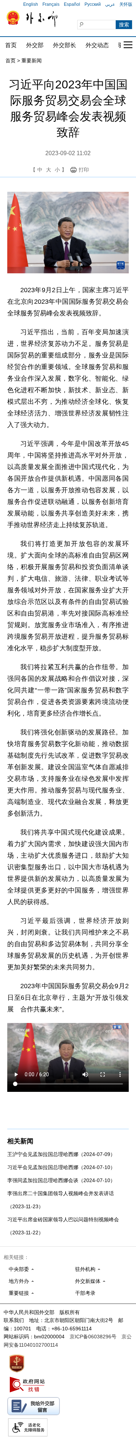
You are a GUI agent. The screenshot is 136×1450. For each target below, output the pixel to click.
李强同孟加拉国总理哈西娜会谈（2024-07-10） (61, 1180)
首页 (11, 45)
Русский (93, 4)
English (30, 4)
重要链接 (19, 1293)
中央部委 (19, 1269)
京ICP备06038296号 (93, 1336)
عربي (110, 4)
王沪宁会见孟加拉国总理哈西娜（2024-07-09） (61, 1154)
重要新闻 (31, 60)
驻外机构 (85, 1269)
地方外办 (19, 1281)
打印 (84, 170)
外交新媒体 (87, 1281)
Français (50, 4)
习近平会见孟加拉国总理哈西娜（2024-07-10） (61, 1167)
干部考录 (85, 1293)
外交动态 (97, 45)
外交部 (35, 45)
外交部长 (64, 45)
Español (72, 4)
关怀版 (125, 4)
